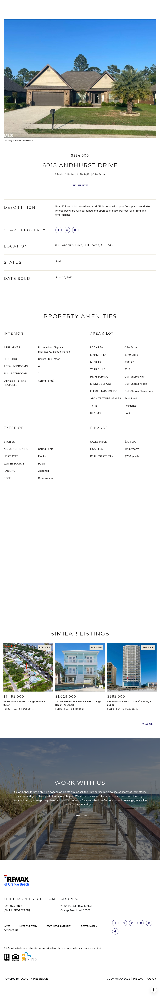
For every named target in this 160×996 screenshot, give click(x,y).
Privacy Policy (144, 978)
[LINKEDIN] (132, 923)
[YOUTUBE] (141, 923)
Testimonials (89, 926)
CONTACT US (11, 930)
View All (147, 724)
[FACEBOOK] (115, 923)
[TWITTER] (149, 923)
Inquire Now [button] (80, 185)
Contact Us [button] (80, 815)
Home (7, 926)
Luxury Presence (34, 978)
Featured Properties (59, 926)
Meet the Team (28, 926)
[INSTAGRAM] (124, 923)
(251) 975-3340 (13, 906)
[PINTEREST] (115, 931)
